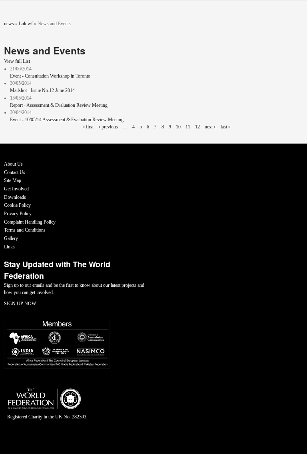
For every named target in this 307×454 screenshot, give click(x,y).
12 (197, 127)
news (9, 23)
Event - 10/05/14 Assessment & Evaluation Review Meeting (67, 119)
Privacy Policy (18, 213)
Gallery (11, 238)
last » (226, 127)
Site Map (12, 180)
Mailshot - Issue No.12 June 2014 (42, 90)
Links (9, 247)
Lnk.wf (26, 23)
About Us (13, 164)
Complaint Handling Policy (30, 222)
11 (187, 127)
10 (178, 127)
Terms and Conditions (25, 230)
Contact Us (14, 172)
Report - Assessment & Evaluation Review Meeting (59, 105)
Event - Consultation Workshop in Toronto (50, 76)
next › (210, 127)
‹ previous (108, 127)
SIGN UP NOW (20, 303)
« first (88, 127)
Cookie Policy (17, 205)
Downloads (15, 197)
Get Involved (16, 189)
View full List (17, 61)
